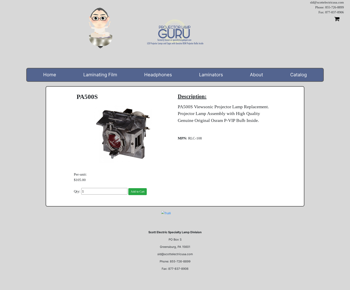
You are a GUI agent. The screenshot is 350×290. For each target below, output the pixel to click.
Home (49, 74)
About (256, 74)
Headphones (158, 74)
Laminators (211, 74)
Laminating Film (100, 74)
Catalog (298, 74)
